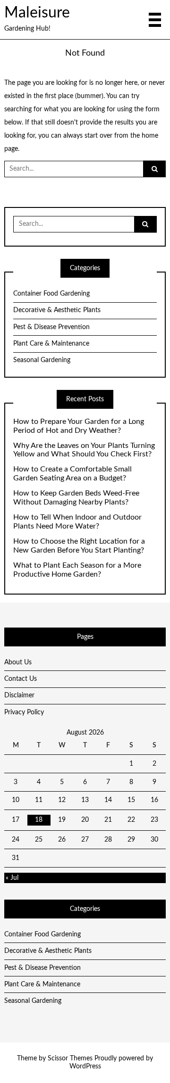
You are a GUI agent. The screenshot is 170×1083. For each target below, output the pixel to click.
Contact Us (20, 679)
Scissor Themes (70, 1058)
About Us (18, 662)
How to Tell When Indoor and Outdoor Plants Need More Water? (77, 521)
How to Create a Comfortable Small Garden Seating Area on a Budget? (72, 473)
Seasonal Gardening (41, 360)
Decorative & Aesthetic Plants (57, 310)
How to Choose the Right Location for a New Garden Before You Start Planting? (79, 545)
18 (38, 820)
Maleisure (37, 13)
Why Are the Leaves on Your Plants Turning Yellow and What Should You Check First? (84, 450)
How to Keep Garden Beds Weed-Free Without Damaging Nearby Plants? (76, 497)
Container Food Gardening (51, 293)
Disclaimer (19, 695)
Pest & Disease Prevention (51, 327)
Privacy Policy (24, 712)
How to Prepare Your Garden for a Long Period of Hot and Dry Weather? (78, 426)
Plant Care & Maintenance (51, 343)
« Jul (12, 878)
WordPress (85, 1066)
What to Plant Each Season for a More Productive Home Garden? (77, 570)
